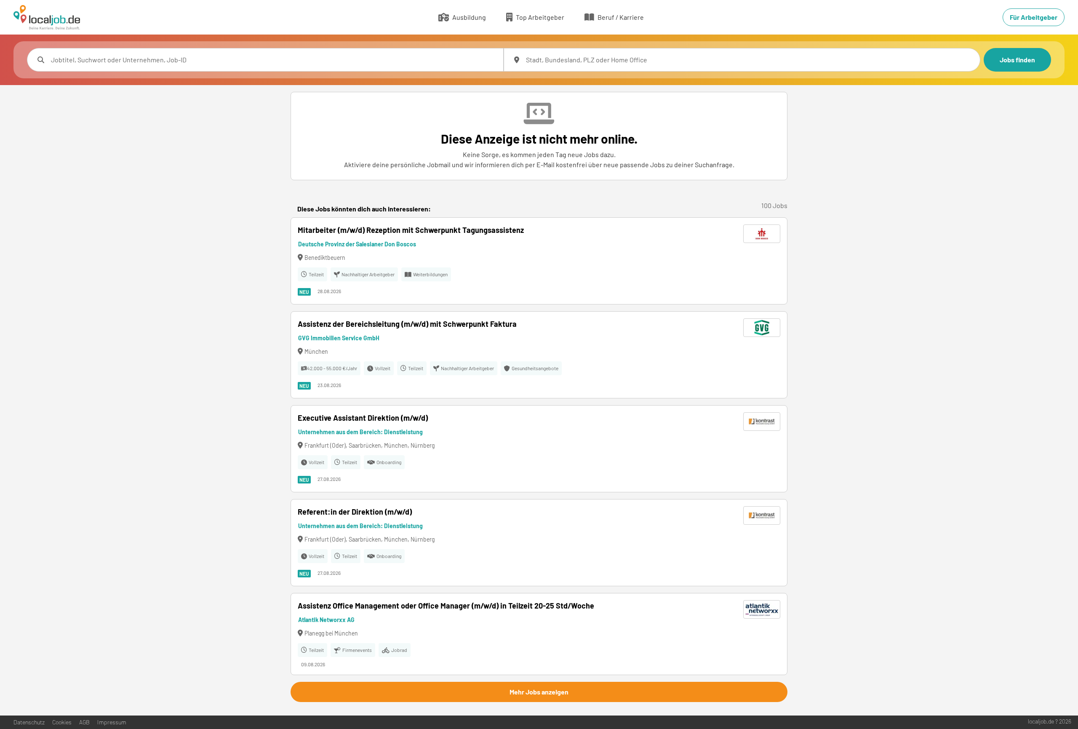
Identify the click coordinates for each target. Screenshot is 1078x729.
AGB (84, 722)
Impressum (111, 722)
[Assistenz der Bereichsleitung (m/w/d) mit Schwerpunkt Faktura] (539, 355)
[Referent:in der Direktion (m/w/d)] (539, 542)
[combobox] (273, 60)
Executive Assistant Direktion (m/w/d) (363, 417)
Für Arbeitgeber (1033, 17)
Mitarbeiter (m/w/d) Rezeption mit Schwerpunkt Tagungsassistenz (411, 230)
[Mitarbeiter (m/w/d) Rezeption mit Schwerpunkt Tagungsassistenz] (539, 261)
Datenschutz (29, 722)
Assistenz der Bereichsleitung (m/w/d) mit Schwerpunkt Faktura (407, 323)
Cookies (62, 722)
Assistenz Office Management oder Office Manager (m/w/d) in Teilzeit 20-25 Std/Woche (446, 605)
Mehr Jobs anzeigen (539, 692)
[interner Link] (46, 17)
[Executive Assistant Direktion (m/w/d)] (539, 449)
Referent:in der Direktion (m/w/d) (355, 511)
